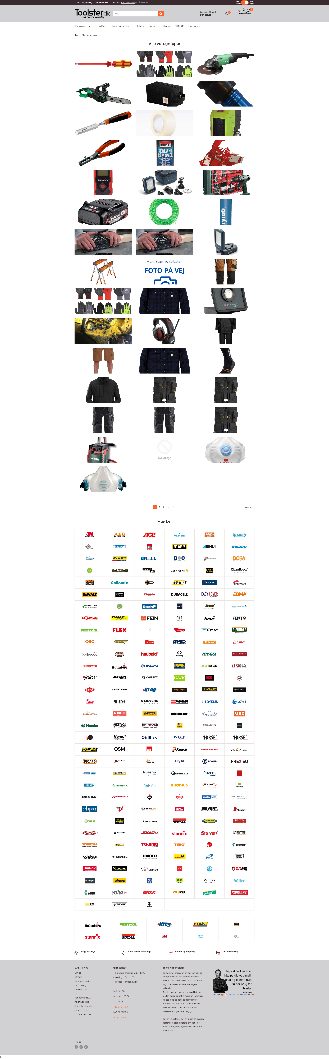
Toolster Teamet (83, 1014)
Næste (248, 507)
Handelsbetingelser (84, 1006)
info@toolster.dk (121, 1017)
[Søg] (161, 13)
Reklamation (81, 989)
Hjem (77, 35)
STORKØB (179, 26)
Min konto (206, 14)
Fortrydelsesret (82, 1010)
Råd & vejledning (84, 3)
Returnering (80, 985)
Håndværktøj (81, 26)
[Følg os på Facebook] (76, 1047)
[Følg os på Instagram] (81, 1047)
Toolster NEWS (103, 3)
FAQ (76, 993)
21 (173, 507)
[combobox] (135, 13)
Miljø (139, 26)
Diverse (152, 26)
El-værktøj (100, 26)
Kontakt (78, 976)
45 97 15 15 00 (121, 1006)
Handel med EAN (83, 997)
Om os (78, 972)
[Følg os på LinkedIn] (86, 1047)
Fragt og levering (83, 981)
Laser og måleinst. (121, 26)
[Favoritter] (227, 14)
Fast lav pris (194, 26)
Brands (166, 26)
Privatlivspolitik (82, 1001)
